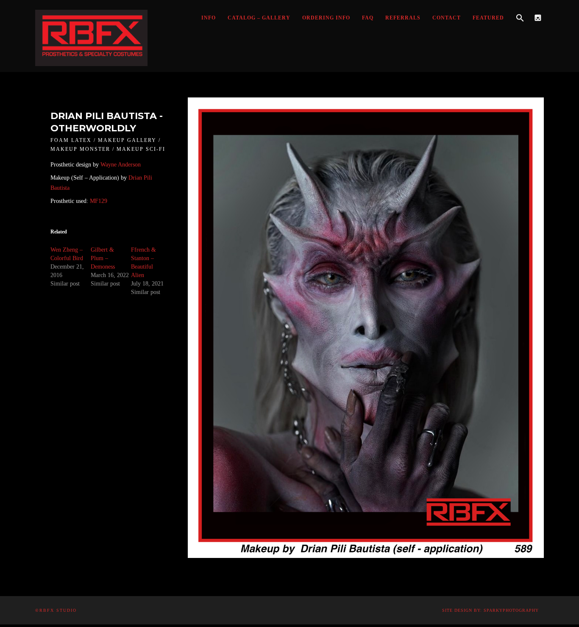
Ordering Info (326, 18)
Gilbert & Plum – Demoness (103, 258)
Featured (488, 18)
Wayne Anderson (120, 164)
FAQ (367, 18)
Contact (446, 18)
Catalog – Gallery (259, 18)
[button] (520, 18)
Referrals (402, 18)
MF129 (98, 201)
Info (208, 18)
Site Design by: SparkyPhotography (490, 610)
